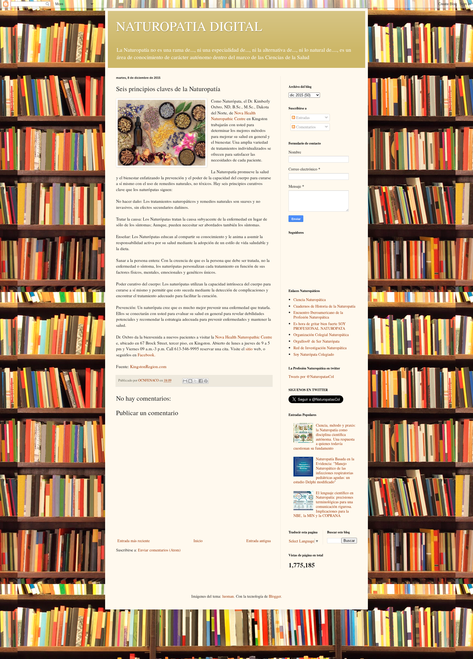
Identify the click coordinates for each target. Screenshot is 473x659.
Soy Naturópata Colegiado (313, 354)
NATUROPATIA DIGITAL (189, 25)
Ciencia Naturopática (309, 299)
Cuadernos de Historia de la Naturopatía (324, 306)
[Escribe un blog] (190, 381)
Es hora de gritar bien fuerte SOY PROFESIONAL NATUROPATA (319, 326)
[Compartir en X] (195, 381)
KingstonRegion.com (148, 366)
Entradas (302, 117)
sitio (250, 348)
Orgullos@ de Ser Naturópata (316, 341)
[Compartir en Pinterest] (206, 381)
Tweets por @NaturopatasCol (311, 376)
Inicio (198, 540)
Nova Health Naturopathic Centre (233, 116)
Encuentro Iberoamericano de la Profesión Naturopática (318, 315)
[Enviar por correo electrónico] (185, 381)
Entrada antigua (258, 540)
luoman (228, 596)
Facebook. (146, 354)
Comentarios (305, 126)
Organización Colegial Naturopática (321, 334)
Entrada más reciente (133, 540)
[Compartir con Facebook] (200, 381)
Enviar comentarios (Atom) (159, 550)
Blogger (275, 596)
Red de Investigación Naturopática (320, 347)
